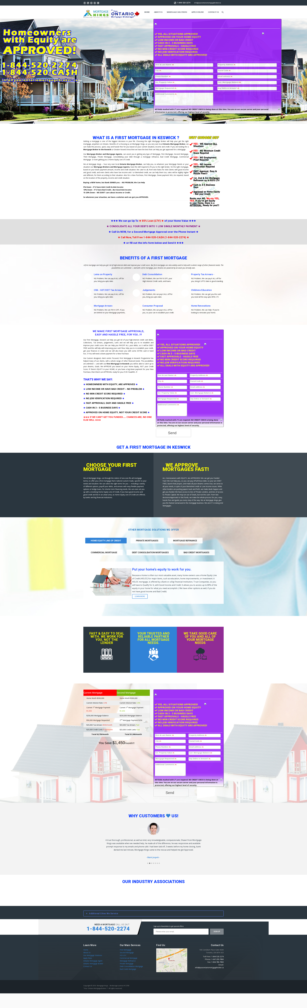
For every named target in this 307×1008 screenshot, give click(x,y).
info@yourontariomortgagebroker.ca (207, 3)
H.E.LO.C (123, 952)
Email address (225, 76)
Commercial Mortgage (104, 552)
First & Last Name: (164, 65)
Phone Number (162, 76)
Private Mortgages (147, 540)
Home (147, 12)
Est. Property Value (164, 82)
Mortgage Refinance (185, 540)
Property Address (226, 65)
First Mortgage (125, 946)
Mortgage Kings (102, 982)
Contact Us (87, 963)
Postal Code (224, 71)
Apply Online (197, 12)
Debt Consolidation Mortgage (131, 963)
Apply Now (87, 955)
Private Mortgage (126, 960)
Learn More (140, 596)
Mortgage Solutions (177, 12)
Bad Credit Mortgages (196, 552)
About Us (158, 12)
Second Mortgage (127, 949)
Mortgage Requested (165, 88)
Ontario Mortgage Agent (92, 957)
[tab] (147, 544)
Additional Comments (165, 94)
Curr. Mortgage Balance (229, 82)
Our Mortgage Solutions (92, 952)
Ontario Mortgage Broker (93, 960)
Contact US (213, 12)
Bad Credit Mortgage (128, 966)
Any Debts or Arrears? (228, 88)
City (158, 71)
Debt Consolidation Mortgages (150, 552)
